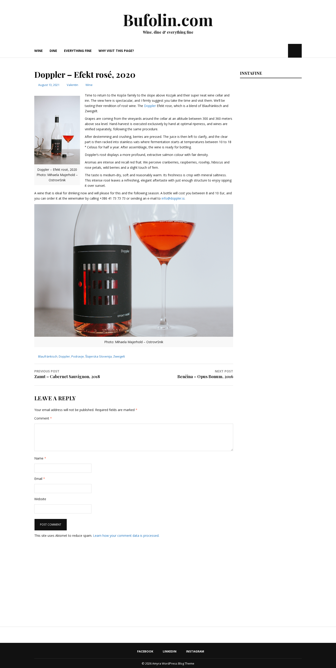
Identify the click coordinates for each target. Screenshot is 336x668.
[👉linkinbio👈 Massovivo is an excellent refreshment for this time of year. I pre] (270, 381)
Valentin (72, 85)
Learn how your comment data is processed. (126, 535)
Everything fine (78, 50)
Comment (43, 418)
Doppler (150, 106)
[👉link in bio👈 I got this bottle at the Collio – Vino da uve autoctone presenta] (270, 512)
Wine (38, 50)
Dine (53, 50)
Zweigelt (119, 356)
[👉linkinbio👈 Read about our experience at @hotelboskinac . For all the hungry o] (270, 578)
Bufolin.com (168, 19)
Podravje (77, 356)
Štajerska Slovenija (98, 356)
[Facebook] (271, 50)
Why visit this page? (116, 50)
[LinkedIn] (277, 50)
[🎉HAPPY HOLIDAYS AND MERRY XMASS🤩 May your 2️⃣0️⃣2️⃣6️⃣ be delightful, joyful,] (270, 118)
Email (39, 478)
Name (40, 458)
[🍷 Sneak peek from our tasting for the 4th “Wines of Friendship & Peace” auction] (270, 315)
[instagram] (284, 50)
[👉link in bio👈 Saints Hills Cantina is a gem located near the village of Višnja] (270, 447)
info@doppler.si (173, 198)
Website (40, 499)
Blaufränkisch (47, 356)
